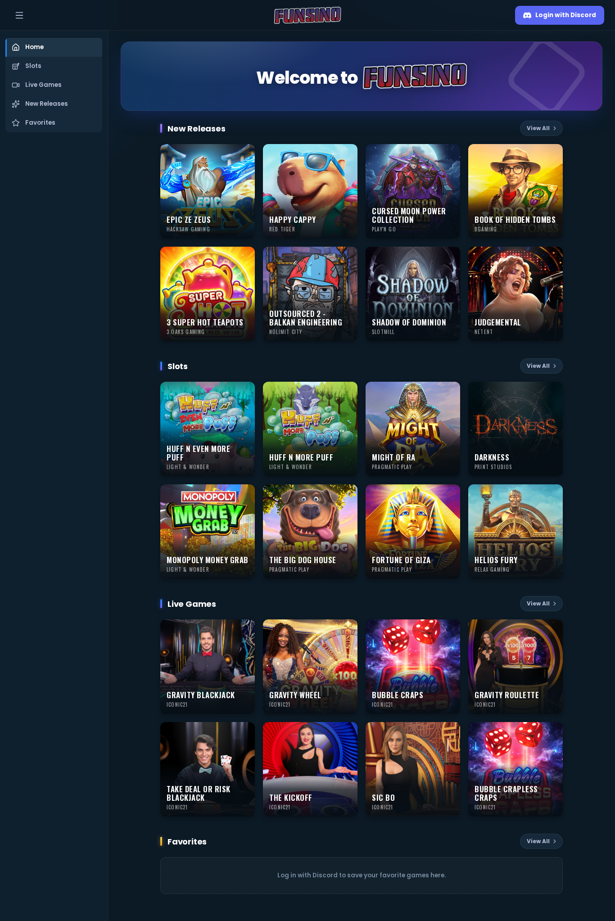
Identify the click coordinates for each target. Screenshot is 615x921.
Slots (33, 66)
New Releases (46, 103)
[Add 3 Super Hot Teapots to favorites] (244, 257)
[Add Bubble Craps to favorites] (449, 630)
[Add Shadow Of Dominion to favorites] (449, 257)
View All (538, 128)
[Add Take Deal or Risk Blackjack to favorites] (244, 733)
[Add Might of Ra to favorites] (449, 392)
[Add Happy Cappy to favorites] (346, 155)
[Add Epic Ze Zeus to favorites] (244, 155)
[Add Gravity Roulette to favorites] (552, 630)
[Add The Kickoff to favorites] (346, 733)
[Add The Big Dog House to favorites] (346, 495)
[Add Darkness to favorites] (552, 392)
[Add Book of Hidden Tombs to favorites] (552, 155)
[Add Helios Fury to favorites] (552, 495)
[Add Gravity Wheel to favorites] (346, 630)
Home (34, 47)
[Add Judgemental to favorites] (552, 257)
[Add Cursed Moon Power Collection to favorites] (449, 155)
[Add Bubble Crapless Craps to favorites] (552, 733)
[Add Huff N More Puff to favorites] (346, 392)
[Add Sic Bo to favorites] (449, 733)
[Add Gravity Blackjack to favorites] (244, 630)
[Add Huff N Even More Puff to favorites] (244, 392)
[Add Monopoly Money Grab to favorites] (244, 495)
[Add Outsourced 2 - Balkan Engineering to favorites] (346, 257)
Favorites (40, 122)
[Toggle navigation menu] (19, 15)
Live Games (43, 85)
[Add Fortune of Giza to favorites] (449, 495)
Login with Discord (565, 15)
